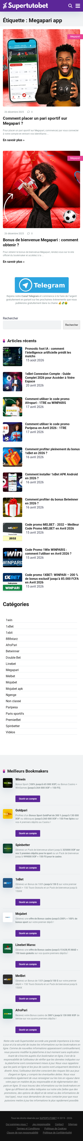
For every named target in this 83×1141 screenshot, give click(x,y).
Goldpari (21, 810)
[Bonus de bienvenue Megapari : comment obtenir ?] (41, 189)
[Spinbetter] (8, 852)
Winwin (20, 779)
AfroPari (11, 645)
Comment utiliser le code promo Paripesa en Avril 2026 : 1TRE (47, 426)
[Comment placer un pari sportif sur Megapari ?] (41, 68)
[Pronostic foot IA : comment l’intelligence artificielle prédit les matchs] (12, 365)
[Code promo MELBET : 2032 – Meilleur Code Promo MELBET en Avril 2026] (12, 541)
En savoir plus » (14, 140)
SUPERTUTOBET (48, 1118)
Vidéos (10, 732)
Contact (59, 1124)
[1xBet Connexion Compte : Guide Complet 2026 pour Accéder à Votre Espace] (12, 390)
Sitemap (72, 1124)
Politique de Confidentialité (57, 1132)
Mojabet (11, 682)
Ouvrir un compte (28, 798)
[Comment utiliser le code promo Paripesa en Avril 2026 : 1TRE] (12, 440)
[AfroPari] (8, 1017)
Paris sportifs (15, 713)
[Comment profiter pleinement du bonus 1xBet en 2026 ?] (12, 465)
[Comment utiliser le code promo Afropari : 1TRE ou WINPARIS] (12, 415)
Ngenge (11, 695)
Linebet (11, 664)
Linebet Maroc (25, 945)
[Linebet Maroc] (8, 952)
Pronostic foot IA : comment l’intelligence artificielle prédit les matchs (48, 352)
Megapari (75, 36)
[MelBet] (8, 983)
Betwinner (12, 651)
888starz (12, 639)
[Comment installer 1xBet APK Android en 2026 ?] (12, 491)
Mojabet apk (14, 689)
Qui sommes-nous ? (17, 1124)
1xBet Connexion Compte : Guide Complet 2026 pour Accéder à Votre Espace (50, 377)
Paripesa (12, 707)
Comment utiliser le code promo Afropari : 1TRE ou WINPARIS (47, 400)
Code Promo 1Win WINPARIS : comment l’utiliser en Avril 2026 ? (48, 551)
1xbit (9, 632)
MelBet (20, 976)
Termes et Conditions (28, 1128)
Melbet (10, 676)
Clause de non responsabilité (22, 1132)
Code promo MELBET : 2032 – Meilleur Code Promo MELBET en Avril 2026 (52, 526)
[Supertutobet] (25, 5)
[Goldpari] (8, 818)
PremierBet (13, 720)
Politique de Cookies (55, 1128)
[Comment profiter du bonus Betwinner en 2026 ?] (12, 516)
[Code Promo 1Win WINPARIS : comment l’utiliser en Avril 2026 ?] (12, 566)
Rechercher (10, 318)
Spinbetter (13, 726)
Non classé (13, 701)
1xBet (10, 626)
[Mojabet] (8, 921)
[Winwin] (8, 787)
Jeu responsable (41, 1124)
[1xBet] (8, 887)
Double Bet (13, 657)
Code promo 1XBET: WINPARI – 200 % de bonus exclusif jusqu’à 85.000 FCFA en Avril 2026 (52, 578)
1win (9, 620)
